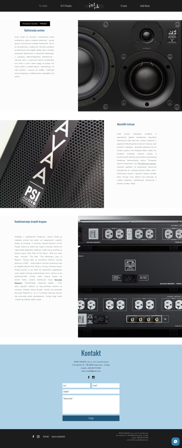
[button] (66, 5)
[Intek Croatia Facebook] (89, 377)
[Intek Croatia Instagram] (93, 377)
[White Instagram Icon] (38, 436)
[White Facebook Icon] (33, 436)
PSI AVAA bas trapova (146, 163)
